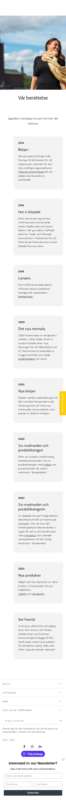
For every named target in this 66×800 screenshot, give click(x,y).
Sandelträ (38, 593)
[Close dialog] (63, 759)
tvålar (47, 464)
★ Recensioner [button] (62, 403)
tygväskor (30, 535)
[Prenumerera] (61, 721)
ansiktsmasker (26, 358)
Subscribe (33, 793)
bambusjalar (25, 296)
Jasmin (22, 593)
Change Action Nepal (31, 171)
